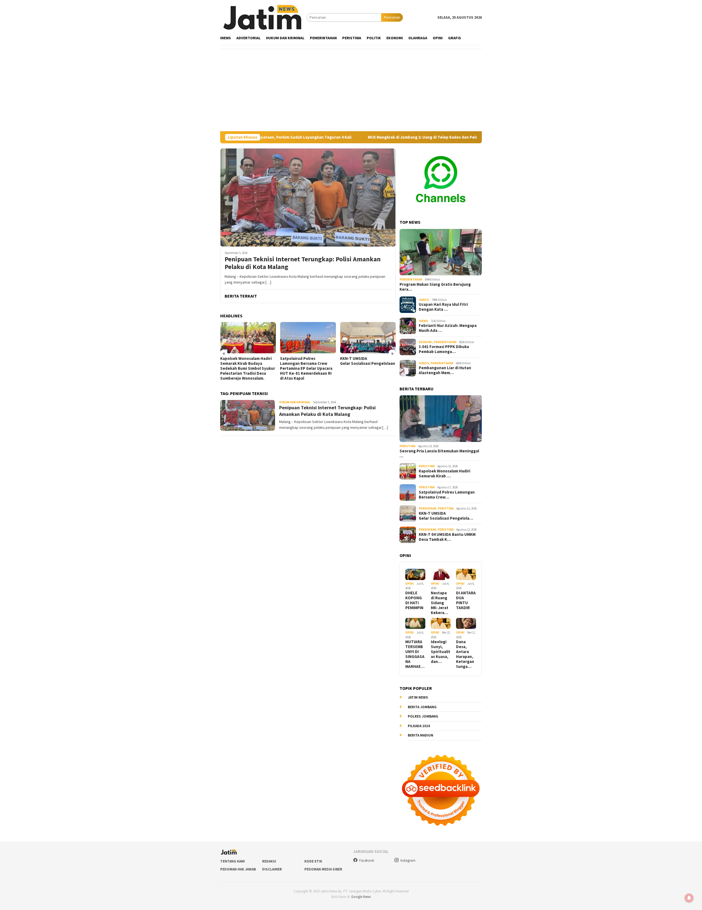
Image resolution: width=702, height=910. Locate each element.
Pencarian (392, 17)
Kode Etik (313, 861)
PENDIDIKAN (427, 508)
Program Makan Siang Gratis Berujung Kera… (435, 287)
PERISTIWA (407, 446)
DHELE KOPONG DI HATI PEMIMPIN (414, 600)
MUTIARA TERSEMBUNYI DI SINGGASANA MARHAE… (414, 654)
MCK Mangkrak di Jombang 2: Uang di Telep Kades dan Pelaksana (381, 137)
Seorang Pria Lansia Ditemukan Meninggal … (439, 453)
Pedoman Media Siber (323, 869)
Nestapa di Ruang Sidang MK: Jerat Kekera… (439, 602)
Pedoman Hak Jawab (238, 869)
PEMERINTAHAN (411, 279)
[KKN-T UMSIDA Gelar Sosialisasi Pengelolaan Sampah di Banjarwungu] (308, 337)
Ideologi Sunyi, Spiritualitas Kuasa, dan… (440, 651)
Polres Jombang (423, 716)
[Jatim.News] (263, 17)
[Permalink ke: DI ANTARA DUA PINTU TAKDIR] (466, 574)
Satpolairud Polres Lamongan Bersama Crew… (447, 495)
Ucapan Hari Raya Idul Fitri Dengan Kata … (443, 307)
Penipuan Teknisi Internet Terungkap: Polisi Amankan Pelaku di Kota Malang (303, 263)
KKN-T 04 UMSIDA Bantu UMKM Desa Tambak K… (447, 537)
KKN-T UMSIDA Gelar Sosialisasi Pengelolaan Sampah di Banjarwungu (308, 361)
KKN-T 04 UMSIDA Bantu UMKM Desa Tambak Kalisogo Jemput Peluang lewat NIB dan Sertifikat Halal (367, 366)
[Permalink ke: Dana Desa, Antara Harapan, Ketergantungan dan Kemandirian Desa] (466, 623)
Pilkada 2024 (419, 726)
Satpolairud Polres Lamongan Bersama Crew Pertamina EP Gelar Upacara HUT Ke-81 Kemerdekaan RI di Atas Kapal (246, 368)
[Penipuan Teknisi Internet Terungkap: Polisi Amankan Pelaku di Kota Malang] (308, 197)
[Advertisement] (351, 90)
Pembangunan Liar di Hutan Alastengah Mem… (445, 370)
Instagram (407, 860)
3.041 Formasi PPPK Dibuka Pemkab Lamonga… (444, 349)
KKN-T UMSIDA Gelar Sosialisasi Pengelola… (446, 516)
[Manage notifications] (689, 898)
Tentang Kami (232, 861)
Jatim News (418, 697)
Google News (361, 896)
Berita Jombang (422, 707)
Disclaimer (272, 869)
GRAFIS (424, 300)
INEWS (423, 321)
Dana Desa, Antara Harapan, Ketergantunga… (465, 654)
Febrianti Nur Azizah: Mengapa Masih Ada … (448, 328)
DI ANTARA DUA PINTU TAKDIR (466, 600)
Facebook (366, 860)
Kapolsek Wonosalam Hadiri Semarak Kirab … (444, 473)
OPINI (409, 584)
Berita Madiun (420, 735)
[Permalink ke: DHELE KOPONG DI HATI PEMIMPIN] (415, 574)
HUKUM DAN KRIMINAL (294, 402)
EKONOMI (425, 342)
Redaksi (269, 861)
